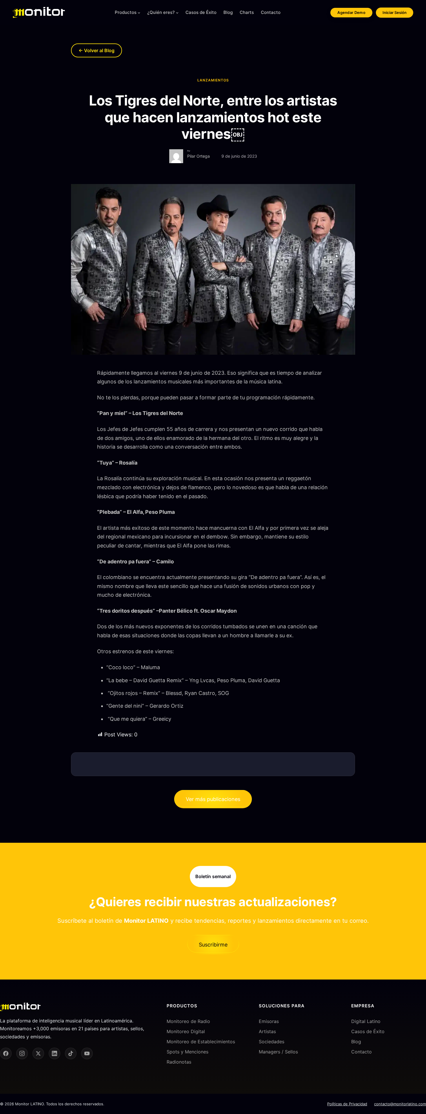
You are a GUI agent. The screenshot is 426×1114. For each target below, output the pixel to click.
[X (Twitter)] (38, 1053)
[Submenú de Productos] (139, 12)
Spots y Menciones (187, 1052)
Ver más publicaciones (213, 799)
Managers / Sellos (278, 1052)
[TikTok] (71, 1053)
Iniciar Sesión (395, 12)
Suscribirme (213, 945)
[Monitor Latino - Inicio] (39, 12)
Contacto (361, 1052)
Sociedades (271, 1041)
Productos (125, 12)
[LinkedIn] (54, 1053)
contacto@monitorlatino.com (400, 1104)
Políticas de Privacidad (347, 1104)
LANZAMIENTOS (213, 80)
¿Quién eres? (161, 12)
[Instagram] (22, 1053)
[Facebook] (6, 1053)
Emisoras (269, 1021)
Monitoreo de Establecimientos (201, 1041)
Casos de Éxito (368, 1031)
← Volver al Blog (96, 50)
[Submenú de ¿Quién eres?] (177, 12)
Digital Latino (366, 1021)
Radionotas (179, 1062)
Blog (356, 1041)
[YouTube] (87, 1053)
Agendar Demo (351, 12)
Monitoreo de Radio (188, 1021)
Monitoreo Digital (186, 1031)
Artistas (267, 1031)
